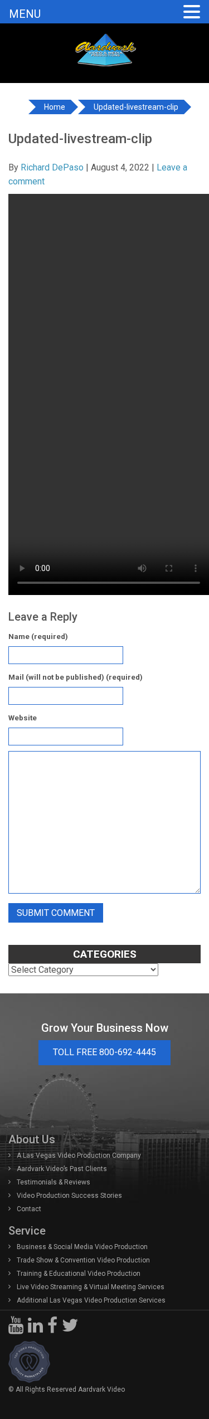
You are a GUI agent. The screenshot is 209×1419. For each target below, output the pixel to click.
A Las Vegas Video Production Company (79, 1155)
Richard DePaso (52, 167)
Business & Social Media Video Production (82, 1247)
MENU (25, 14)
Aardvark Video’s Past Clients (62, 1169)
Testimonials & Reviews (53, 1182)
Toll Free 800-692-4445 (104, 1052)
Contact (29, 1209)
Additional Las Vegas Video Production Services (91, 1300)
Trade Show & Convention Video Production (83, 1260)
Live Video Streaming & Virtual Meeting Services (90, 1287)
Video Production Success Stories (69, 1195)
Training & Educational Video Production (78, 1273)
